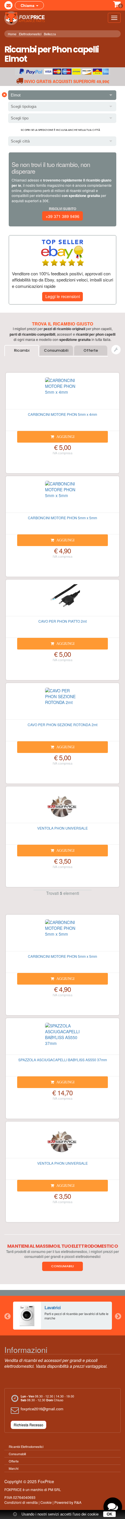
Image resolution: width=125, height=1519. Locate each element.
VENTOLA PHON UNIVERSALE (62, 827)
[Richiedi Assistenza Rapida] (116, 349)
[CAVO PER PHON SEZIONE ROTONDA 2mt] (62, 704)
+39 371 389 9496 (62, 216)
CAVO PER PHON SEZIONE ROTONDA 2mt (62, 724)
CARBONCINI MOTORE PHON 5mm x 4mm (62, 414)
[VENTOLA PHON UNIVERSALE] (62, 807)
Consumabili (56, 350)
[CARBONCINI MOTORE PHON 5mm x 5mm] (62, 497)
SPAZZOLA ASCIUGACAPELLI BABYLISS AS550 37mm (62, 1059)
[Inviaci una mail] (8, 5)
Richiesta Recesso (28, 1424)
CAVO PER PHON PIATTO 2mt (62, 621)
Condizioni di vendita (21, 1502)
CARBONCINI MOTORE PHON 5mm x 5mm (62, 517)
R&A (77, 1502)
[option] (62, 1316)
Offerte (90, 350)
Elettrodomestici (30, 33)
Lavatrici (52, 1307)
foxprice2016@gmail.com (42, 1408)
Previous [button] (7, 1316)
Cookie (46, 1502)
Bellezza (50, 33)
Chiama (28, 5)
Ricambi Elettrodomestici (26, 1446)
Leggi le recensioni (62, 296)
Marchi (13, 1468)
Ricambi (21, 350)
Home (12, 33)
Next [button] (118, 1316)
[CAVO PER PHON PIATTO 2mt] (62, 600)
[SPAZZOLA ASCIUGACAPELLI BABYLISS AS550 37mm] (62, 1039)
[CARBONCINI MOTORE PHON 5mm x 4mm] (62, 393)
